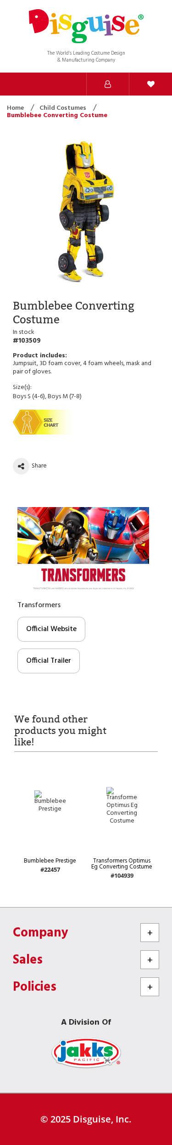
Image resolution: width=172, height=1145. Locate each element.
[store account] (107, 84)
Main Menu (64, 84)
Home (16, 108)
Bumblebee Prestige (50, 861)
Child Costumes (63, 108)
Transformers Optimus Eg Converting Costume (121, 864)
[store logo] (86, 27)
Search (21, 84)
